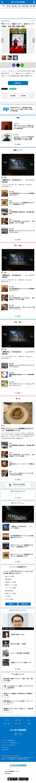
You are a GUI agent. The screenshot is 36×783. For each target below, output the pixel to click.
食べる (8, 6)
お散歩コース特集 (10, 582)
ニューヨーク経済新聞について (9, 740)
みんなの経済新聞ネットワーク (18, 765)
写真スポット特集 (10, 593)
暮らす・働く (26, 6)
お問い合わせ (5, 747)
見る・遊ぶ (14, 6)
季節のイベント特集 (11, 585)
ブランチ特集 (9, 599)
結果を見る (24, 604)
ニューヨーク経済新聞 (18, 2)
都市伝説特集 (9, 590)
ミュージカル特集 (10, 588)
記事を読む (18, 83)
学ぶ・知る (32, 6)
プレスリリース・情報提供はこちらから (11, 742)
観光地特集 (8, 579)
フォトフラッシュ (5, 20)
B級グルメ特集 (9, 576)
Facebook (15, 734)
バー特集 (7, 596)
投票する (11, 604)
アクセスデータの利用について (9, 745)
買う (20, 6)
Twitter (20, 734)
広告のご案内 (5, 749)
